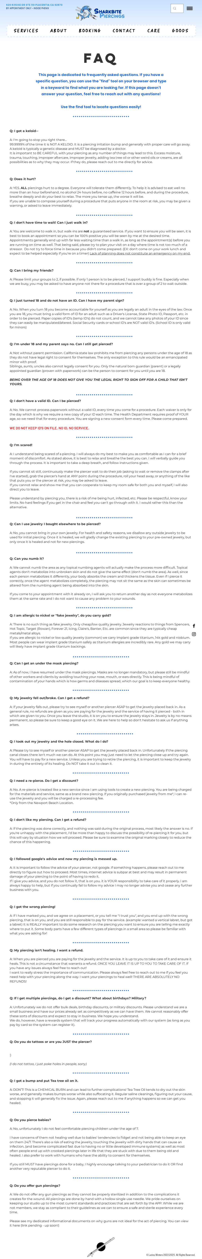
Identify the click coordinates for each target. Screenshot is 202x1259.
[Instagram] (193, 634)
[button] (190, 8)
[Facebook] (193, 625)
